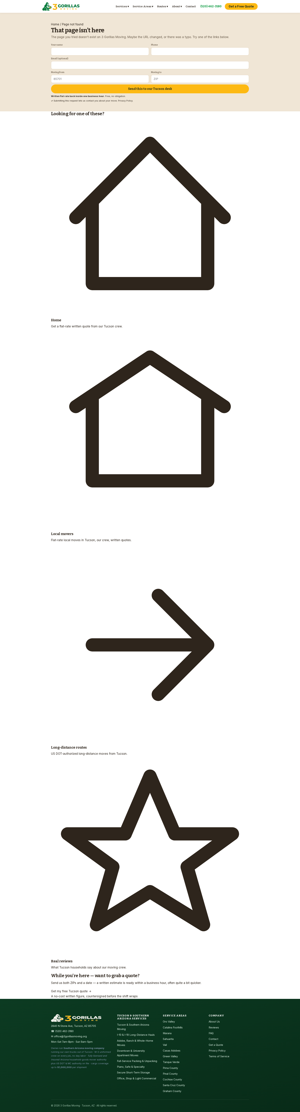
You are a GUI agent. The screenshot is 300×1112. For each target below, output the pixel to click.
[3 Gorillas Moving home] (61, 6)
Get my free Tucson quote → (71, 991)
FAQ (211, 1033)
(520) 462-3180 (211, 6)
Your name (57, 44)
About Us (214, 1021)
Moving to (156, 72)
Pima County (170, 1068)
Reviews (214, 1027)
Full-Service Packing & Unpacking (137, 1061)
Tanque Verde (171, 1062)
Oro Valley (169, 1021)
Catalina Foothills (173, 1027)
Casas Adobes (171, 1050)
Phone (154, 44)
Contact (191, 6)
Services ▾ (122, 6)
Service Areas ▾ (143, 6)
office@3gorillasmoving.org (70, 1036)
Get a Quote (216, 1044)
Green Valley (170, 1056)
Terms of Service (219, 1056)
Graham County (172, 1091)
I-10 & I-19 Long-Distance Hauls (136, 1034)
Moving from (57, 72)
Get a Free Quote (241, 6)
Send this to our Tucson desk (150, 89)
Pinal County (170, 1073)
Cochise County (172, 1079)
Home (55, 24)
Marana (167, 1033)
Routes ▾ (162, 6)
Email (59, 58)
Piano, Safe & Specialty (131, 1066)
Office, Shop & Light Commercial (136, 1078)
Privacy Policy (125, 100)
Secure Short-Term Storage (133, 1072)
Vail (165, 1044)
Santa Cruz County (174, 1085)
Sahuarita (168, 1039)
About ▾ (177, 6)
